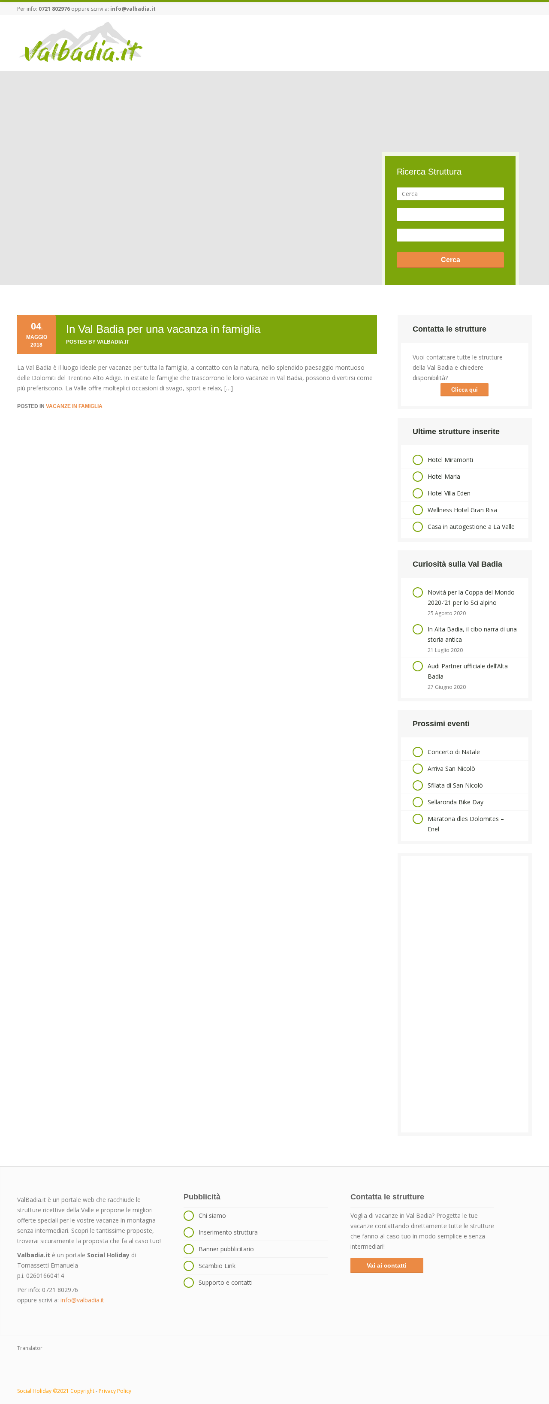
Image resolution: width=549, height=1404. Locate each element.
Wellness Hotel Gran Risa (462, 510)
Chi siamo (212, 1215)
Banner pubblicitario (226, 1249)
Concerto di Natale (454, 752)
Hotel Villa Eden (449, 493)
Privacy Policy (115, 1391)
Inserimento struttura (228, 1232)
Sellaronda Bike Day (455, 802)
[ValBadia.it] (81, 42)
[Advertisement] (465, 994)
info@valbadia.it (133, 8)
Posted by (97, 342)
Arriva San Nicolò (451, 768)
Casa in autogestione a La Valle (471, 526)
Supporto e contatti (226, 1282)
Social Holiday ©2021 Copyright (55, 1391)
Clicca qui (464, 389)
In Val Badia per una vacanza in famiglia (163, 329)
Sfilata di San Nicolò (455, 785)
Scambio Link (217, 1266)
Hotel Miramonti (450, 460)
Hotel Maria (444, 476)
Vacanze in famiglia (74, 406)
